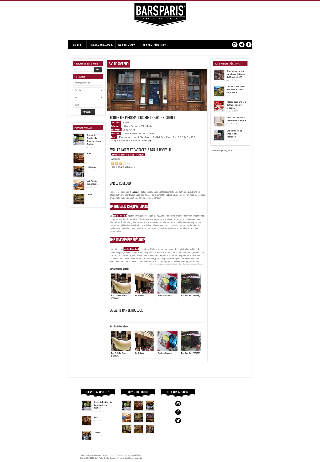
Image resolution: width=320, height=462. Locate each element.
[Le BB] (138, 421)
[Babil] (138, 409)
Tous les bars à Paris (101, 45)
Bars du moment (127, 45)
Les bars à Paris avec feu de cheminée (234, 133)
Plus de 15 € (124, 140)
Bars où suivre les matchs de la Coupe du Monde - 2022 (235, 74)
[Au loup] (127, 433)
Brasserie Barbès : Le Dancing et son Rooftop (93, 140)
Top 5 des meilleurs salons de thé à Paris (236, 119)
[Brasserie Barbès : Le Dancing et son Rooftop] (127, 409)
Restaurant (136, 140)
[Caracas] (150, 421)
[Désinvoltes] (150, 433)
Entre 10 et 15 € (173, 137)
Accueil (77, 45)
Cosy (163, 137)
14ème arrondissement (128, 137)
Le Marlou (91, 167)
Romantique (147, 140)
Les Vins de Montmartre (92, 182)
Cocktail (156, 137)
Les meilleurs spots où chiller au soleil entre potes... (235, 89)
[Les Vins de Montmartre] (127, 421)
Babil (88, 153)
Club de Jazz (146, 137)
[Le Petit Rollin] (138, 433)
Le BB (89, 194)
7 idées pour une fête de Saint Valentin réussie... (236, 104)
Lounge (114, 140)
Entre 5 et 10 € (188, 137)
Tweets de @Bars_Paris (221, 150)
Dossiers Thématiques (154, 45)
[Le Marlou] (150, 409)
